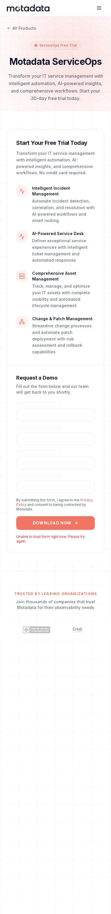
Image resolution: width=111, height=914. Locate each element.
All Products (24, 28)
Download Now (52, 522)
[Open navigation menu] (99, 8)
